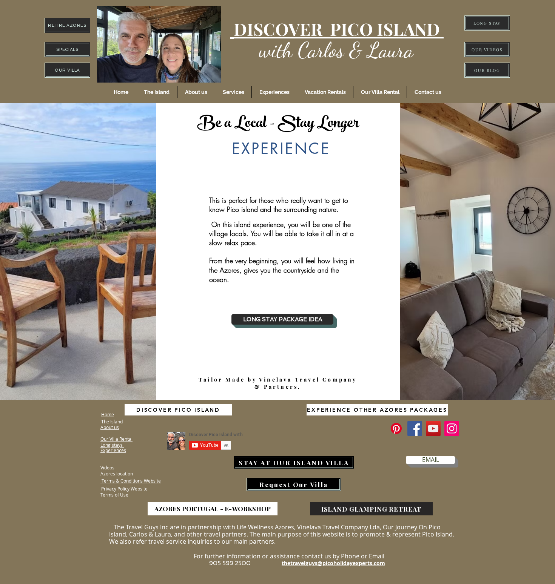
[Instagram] (451, 428)
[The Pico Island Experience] (396, 428)
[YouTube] (433, 428)
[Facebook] (414, 428)
